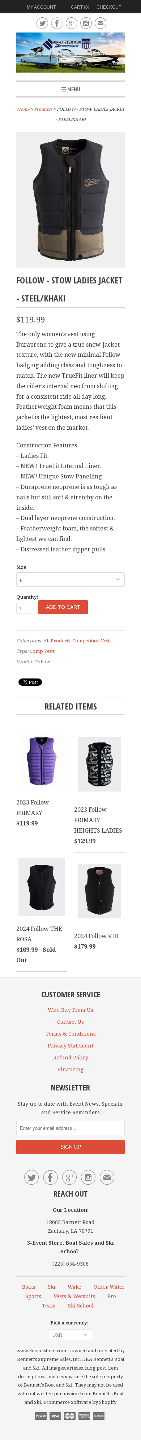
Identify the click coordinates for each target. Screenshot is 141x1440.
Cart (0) (80, 7)
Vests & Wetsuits (74, 1296)
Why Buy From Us (70, 1010)
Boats (28, 1287)
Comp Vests (42, 651)
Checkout (109, 7)
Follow (42, 661)
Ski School (81, 1306)
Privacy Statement (70, 1046)
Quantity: (27, 597)
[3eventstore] (70, 53)
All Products (56, 640)
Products (43, 109)
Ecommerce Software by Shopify (79, 1402)
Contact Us (70, 1022)
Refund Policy (70, 1058)
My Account (41, 7)
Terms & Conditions (71, 1034)
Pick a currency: (70, 1323)
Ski (51, 1287)
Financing (71, 1069)
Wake (74, 1287)
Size (21, 567)
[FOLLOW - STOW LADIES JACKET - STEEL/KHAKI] (70, 265)
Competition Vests (91, 640)
